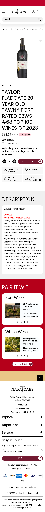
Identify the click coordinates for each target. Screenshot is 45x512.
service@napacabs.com (12, 505)
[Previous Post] (17, 322)
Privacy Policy (14, 487)
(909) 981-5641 (30, 505)
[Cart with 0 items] (40, 11)
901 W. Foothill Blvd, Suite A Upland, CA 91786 (22, 398)
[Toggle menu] (3, 11)
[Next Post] (28, 322)
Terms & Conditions (28, 487)
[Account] (33, 11)
